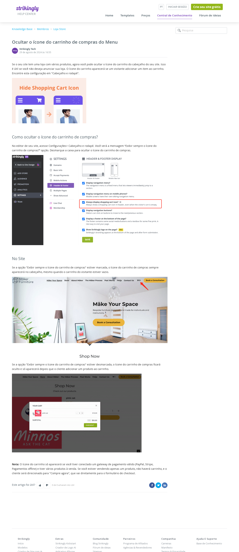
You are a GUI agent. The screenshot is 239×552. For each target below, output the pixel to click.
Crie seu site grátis (207, 7)
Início (21, 543)
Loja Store (59, 29)
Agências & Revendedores (137, 547)
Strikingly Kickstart (65, 543)
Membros (43, 29)
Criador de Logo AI (65, 547)
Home (109, 15)
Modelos (22, 547)
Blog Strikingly (100, 543)
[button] (40, 485)
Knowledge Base (22, 29)
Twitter (158, 485)
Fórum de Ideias (210, 15)
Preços (145, 15)
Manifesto (167, 547)
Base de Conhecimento (209, 543)
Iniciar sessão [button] (177, 6)
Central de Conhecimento (174, 15)
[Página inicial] (27, 8)
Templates (127, 15)
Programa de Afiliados (135, 543)
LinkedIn (164, 485)
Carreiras (166, 543)
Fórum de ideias (102, 547)
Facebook (152, 485)
